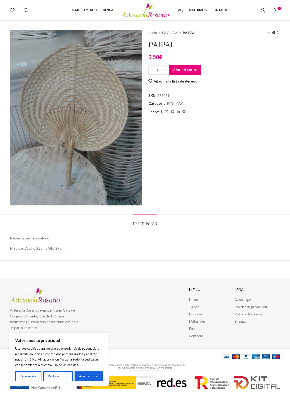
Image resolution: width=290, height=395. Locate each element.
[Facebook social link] (161, 112)
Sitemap (240, 321)
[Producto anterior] (268, 32)
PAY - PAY (170, 32)
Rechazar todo (58, 376)
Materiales (197, 321)
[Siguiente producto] (278, 32)
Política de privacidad (250, 307)
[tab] (145, 221)
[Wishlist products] (12, 10)
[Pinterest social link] (173, 112)
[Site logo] (145, 9)
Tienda (194, 307)
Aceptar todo (88, 376)
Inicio (152, 32)
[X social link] (167, 112)
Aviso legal (242, 299)
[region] (59, 359)
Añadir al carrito (185, 69)
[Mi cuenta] (262, 10)
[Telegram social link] (184, 112)
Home (193, 299)
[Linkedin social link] (178, 112)
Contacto (196, 336)
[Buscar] (26, 10)
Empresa (195, 314)
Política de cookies (248, 314)
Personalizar (28, 376)
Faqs (192, 329)
